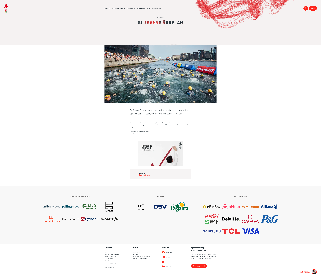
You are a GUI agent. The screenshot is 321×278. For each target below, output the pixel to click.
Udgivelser (130, 8)
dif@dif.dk (107, 260)
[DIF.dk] (6, 8)
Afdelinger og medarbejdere (141, 256)
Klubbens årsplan (144, 175)
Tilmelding (196, 266)
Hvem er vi (136, 252)
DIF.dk (106, 8)
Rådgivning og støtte (117, 8)
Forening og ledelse (142, 8)
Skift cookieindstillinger (140, 258)
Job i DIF (135, 254)
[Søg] (305, 8)
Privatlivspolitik (109, 267)
